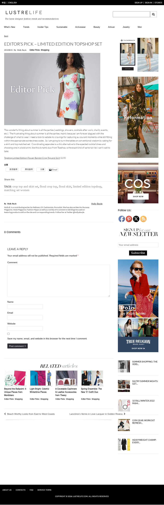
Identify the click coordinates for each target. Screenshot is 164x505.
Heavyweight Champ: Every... (144, 441)
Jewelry (126, 27)
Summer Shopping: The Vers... (145, 362)
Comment (12, 262)
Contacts (20, 490)
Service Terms (44, 490)
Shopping (45, 50)
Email (10, 312)
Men (140, 27)
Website (11, 323)
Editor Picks (35, 50)
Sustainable (61, 27)
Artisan (111, 27)
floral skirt (65, 186)
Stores (158, 3)
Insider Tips (42, 27)
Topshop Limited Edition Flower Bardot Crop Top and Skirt (32, 158)
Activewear (80, 27)
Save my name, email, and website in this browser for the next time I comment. (47, 338)
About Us (7, 490)
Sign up (138, 3)
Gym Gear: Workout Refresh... (143, 421)
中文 (4, 3)
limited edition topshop (87, 186)
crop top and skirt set (25, 186)
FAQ (31, 490)
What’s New (9, 27)
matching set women (16, 190)
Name (10, 302)
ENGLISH (12, 3)
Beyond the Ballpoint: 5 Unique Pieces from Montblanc (15, 392)
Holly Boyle (21, 50)
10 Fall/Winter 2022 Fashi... (143, 402)
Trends (26, 27)
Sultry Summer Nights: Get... (145, 382)
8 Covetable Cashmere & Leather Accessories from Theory (66, 392)
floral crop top (48, 186)
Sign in (148, 3)
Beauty (97, 27)
